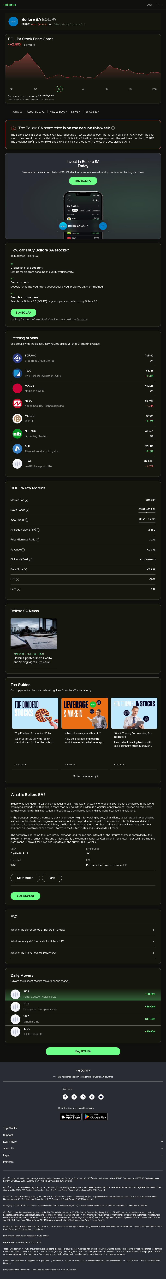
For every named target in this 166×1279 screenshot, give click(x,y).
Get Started (25, 896)
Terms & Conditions (33, 1242)
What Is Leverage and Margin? (83, 733)
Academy (82, 319)
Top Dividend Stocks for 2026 (33, 733)
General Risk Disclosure (13, 1242)
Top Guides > (91, 111)
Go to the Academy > (85, 776)
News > (75, 111)
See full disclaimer (35, 1229)
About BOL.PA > (36, 111)
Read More (20, 765)
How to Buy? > (58, 111)
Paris (52, 877)
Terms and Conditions (18, 1229)
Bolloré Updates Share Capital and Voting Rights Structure (33, 660)
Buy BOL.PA (83, 180)
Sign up (11, 96)
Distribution (25, 877)
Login (150, 4)
